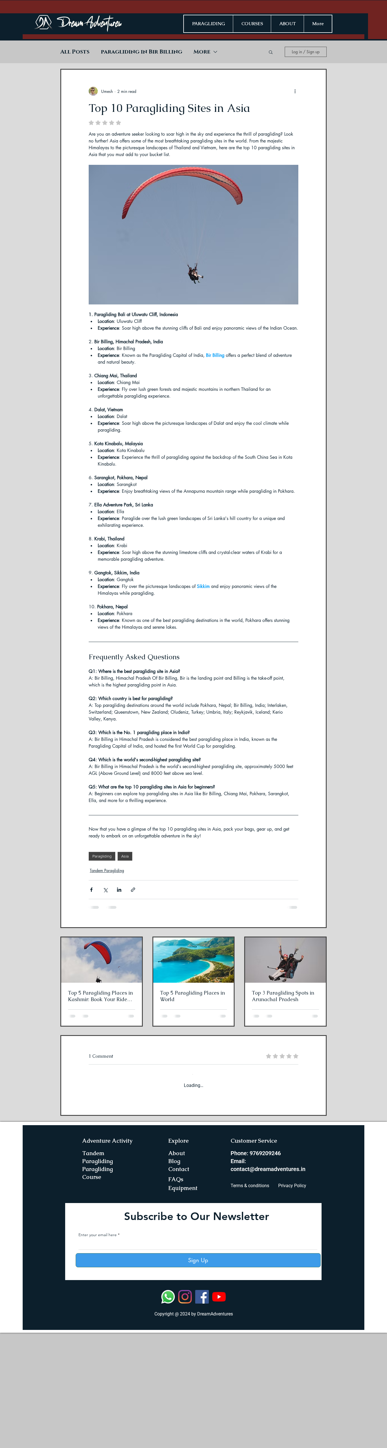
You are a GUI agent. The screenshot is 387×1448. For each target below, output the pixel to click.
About (176, 1268)
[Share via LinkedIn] (119, 889)
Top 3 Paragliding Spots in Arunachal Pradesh (283, 996)
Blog (174, 1276)
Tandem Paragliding (107, 870)
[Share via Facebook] (91, 889)
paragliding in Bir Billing (141, 52)
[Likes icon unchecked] (106, 1209)
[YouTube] (219, 1412)
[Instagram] (185, 1412)
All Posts (75, 52)
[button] (270, 52)
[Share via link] (133, 889)
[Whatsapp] (168, 1412)
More (202, 52)
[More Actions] (295, 1126)
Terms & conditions (250, 1301)
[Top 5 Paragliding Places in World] (193, 960)
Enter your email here (97, 1350)
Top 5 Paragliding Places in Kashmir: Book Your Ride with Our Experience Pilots (100, 996)
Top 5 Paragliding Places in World (192, 996)
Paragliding (102, 856)
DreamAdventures (215, 1429)
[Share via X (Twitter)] (105, 889)
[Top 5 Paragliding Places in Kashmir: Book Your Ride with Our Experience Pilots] (101, 960)
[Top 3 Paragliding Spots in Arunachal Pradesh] (285, 960)
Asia (125, 856)
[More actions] (295, 91)
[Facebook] (202, 1412)
